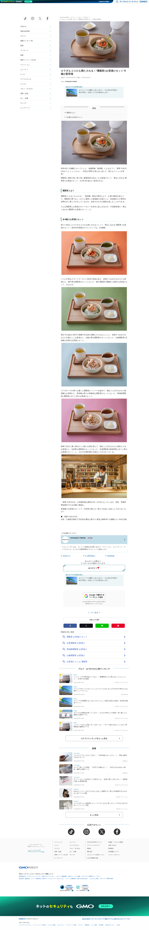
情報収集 (87, 925)
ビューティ (24, 69)
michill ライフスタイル (121, 682)
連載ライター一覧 (26, 41)
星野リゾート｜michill (28, 60)
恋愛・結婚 (24, 93)
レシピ (22, 74)
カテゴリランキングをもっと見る (94, 738)
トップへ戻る (93, 612)
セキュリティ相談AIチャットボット (91, 876)
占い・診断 (24, 98)
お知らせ (23, 26)
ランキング (24, 50)
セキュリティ (60, 925)
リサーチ (80, 925)
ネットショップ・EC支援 (39, 925)
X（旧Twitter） (90, 556)
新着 (21, 45)
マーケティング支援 (71, 925)
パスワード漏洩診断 (61, 876)
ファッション (25, 65)
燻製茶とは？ (71, 112)
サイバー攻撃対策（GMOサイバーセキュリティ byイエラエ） (48, 878)
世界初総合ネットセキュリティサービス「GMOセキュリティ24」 (36, 876)
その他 (118, 925)
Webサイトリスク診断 (74, 876)
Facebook (110, 556)
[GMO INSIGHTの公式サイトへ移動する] (28, 867)
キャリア (23, 103)
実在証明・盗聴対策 (24, 878)
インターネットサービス (25, 925)
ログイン (23, 36)
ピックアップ (25, 108)
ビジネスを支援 (51, 925)
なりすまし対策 (94, 878)
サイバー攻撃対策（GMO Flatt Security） (77, 878)
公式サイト (67, 556)
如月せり (125, 761)
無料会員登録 (25, 31)
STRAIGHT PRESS (71, 81)
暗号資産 (101, 925)
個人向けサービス (109, 925)
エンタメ (23, 84)
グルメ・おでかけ (26, 89)
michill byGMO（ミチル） (67, 17)
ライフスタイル (25, 79)
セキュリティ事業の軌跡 (106, 878)
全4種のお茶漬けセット (74, 117)
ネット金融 (94, 925)
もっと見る (94, 815)
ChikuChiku (124, 694)
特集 (21, 55)
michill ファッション (122, 797)
